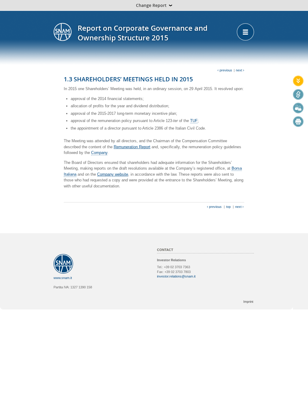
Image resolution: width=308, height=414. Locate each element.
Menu (245, 32)
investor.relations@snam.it (176, 276)
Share (298, 108)
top (228, 207)
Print (298, 121)
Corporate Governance (298, 94)
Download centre (298, 81)
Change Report (151, 5)
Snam (63, 32)
